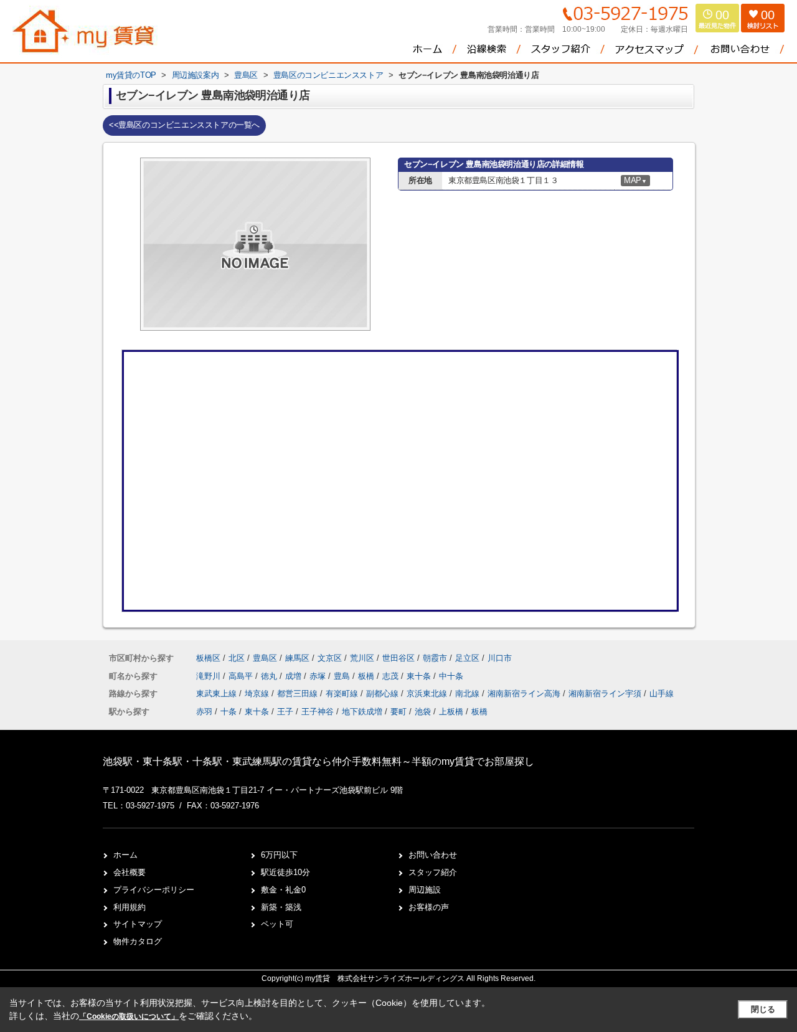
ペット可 (277, 924)
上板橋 (451, 711)
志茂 (391, 676)
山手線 (661, 693)
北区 (237, 658)
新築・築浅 (281, 907)
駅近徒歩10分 (285, 872)
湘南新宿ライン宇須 (606, 693)
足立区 (467, 658)
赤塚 (318, 676)
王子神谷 (317, 711)
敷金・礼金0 (283, 889)
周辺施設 (424, 889)
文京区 (330, 658)
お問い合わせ (432, 854)
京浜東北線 (428, 693)
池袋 (423, 711)
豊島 (343, 676)
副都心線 (383, 693)
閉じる (763, 1009)
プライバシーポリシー (153, 889)
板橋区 (208, 658)
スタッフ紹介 (432, 872)
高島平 (242, 676)
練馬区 (297, 658)
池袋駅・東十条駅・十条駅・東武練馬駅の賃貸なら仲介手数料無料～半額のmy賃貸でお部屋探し (318, 761)
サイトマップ (137, 924)
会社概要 (129, 872)
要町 (398, 711)
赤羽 (204, 711)
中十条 (451, 676)
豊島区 (265, 658)
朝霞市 (435, 658)
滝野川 (209, 676)
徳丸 (270, 676)
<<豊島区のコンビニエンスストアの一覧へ (184, 125)
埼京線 (258, 693)
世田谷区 (398, 658)
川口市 (500, 658)
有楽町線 (343, 693)
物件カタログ (137, 941)
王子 (285, 711)
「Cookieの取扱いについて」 (129, 1016)
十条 (228, 711)
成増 (294, 676)
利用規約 (129, 907)
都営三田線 (298, 693)
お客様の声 (428, 907)
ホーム (125, 854)
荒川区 (362, 658)
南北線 (468, 693)
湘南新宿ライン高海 (525, 693)
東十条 (420, 676)
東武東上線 (217, 693)
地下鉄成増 (362, 711)
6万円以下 (279, 854)
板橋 (367, 676)
